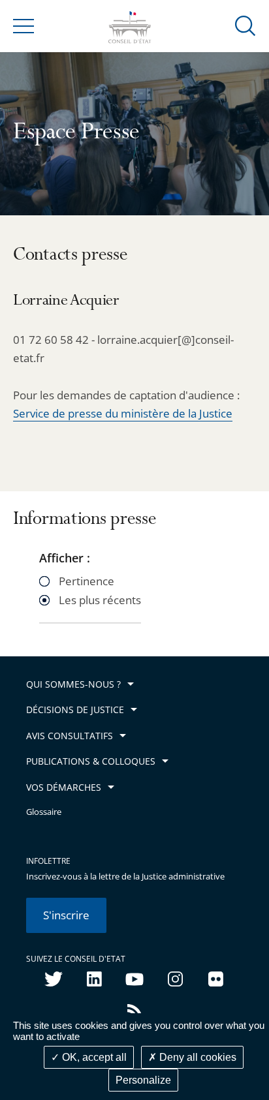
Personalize (143, 1080)
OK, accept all (93, 1057)
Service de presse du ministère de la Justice (122, 413)
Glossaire (43, 811)
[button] (245, 25)
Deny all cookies (196, 1057)
